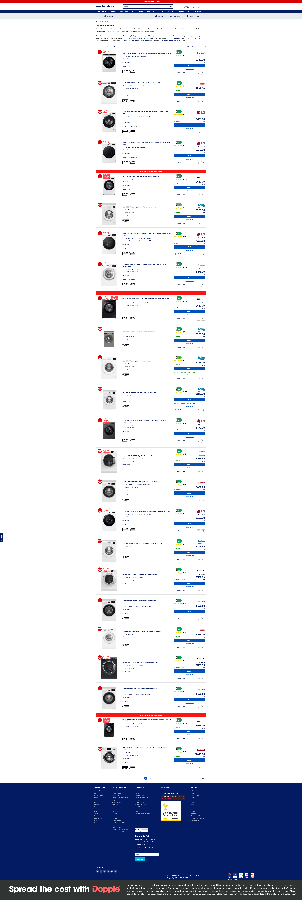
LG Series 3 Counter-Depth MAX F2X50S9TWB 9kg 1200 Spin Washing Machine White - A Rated (146, 234)
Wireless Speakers (117, 802)
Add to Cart (189, 65)
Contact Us (194, 797)
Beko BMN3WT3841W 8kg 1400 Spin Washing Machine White (139, 392)
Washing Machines (167, 41)
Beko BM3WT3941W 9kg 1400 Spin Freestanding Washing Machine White (142, 543)
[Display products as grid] (205, 46)
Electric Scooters (116, 795)
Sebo (95, 811)
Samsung (96, 797)
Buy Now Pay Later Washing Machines (135, 41)
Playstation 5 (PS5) (117, 793)
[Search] (171, 6)
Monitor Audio (98, 806)
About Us (193, 793)
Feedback (137, 809)
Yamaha (96, 813)
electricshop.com (192, 875)
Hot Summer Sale (194, 16)
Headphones (150, 11)
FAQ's (192, 802)
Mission (96, 820)
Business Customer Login (141, 797)
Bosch (154, 38)
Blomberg (147, 38)
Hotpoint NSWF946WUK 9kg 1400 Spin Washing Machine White (140, 574)
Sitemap (193, 813)
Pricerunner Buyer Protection (142, 813)
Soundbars (114, 813)
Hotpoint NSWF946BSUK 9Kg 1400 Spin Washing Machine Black (140, 662)
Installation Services (140, 804)
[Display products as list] (202, 46)
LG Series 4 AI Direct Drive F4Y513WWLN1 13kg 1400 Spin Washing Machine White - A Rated (146, 143)
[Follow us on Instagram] (104, 871)
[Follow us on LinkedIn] (115, 871)
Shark (96, 825)
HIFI (133, 11)
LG (95, 793)
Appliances (180, 11)
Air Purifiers (115, 806)
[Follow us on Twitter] (101, 871)
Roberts (96, 816)
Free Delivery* (111, 16)
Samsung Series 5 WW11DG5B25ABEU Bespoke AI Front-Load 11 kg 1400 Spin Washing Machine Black (146, 720)
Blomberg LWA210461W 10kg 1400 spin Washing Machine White (140, 481)
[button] (203, 73)
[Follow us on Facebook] (97, 871)
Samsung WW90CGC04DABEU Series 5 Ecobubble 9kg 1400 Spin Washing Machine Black (145, 299)
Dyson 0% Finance (116, 827)
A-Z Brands (97, 790)
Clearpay (160, 16)
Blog (192, 804)
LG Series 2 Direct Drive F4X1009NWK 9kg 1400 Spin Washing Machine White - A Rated (146, 511)
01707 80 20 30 (168, 791)
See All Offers (126, 62)
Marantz (96, 804)
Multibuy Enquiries (139, 802)
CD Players (114, 818)
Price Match (176, 16)
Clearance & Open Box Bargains (120, 829)
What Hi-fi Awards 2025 (118, 822)
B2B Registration (139, 795)
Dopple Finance (195, 806)
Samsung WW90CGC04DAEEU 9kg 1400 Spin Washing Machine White (141, 176)
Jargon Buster (195, 820)
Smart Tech (161, 11)
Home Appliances (175, 38)
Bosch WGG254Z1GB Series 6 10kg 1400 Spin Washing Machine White (141, 83)
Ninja (95, 822)
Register (137, 793)
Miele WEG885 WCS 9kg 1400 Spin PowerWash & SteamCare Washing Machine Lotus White (146, 748)
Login (136, 790)
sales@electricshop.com (171, 793)
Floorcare (171, 11)
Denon (96, 800)
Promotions (198, 11)
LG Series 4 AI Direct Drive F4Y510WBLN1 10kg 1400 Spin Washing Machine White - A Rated (146, 112)
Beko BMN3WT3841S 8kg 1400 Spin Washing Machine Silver (138, 331)
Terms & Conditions (196, 816)
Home (97, 22)
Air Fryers (114, 790)
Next (203, 778)
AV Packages (115, 809)
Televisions (113, 11)
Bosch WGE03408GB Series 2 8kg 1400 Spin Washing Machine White (141, 631)
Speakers (140, 11)
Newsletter (138, 811)
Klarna (193, 811)
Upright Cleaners (116, 800)
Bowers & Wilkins (99, 795)
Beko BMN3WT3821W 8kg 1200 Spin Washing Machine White (139, 207)
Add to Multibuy (190, 69)
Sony (95, 802)
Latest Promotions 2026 (118, 832)
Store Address (195, 795)
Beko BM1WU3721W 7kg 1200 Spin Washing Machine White (138, 361)
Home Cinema (124, 11)
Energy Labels (195, 822)
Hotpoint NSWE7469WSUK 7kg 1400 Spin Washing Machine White (140, 456)
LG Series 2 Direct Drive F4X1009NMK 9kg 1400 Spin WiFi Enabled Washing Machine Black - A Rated (145, 421)
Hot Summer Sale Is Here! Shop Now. (151, 1)
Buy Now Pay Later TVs (118, 825)
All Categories (102, 11)
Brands (190, 11)
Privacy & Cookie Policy (197, 818)
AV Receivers (115, 811)
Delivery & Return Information (142, 800)
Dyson (96, 809)
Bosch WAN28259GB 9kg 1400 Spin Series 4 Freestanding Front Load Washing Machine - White (144, 265)
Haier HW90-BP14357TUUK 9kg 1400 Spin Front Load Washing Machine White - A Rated (146, 53)
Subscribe (140, 859)
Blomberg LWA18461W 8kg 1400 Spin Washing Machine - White (139, 600)
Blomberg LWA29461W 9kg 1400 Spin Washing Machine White (139, 688)
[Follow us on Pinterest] (108, 871)
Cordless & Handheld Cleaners (120, 797)
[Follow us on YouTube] (111, 871)
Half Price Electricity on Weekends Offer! (151, 171)
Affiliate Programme (196, 800)
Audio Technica (98, 818)
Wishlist (193, 790)
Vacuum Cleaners (116, 820)
